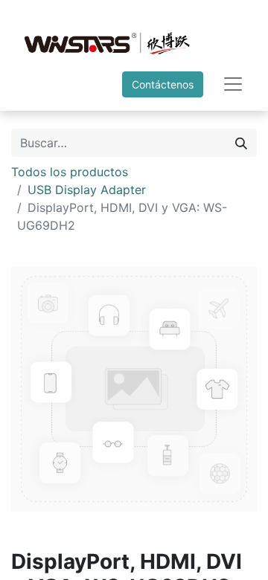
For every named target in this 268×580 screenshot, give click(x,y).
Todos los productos (69, 171)
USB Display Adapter (87, 189)
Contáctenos (163, 84)
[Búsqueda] (241, 143)
